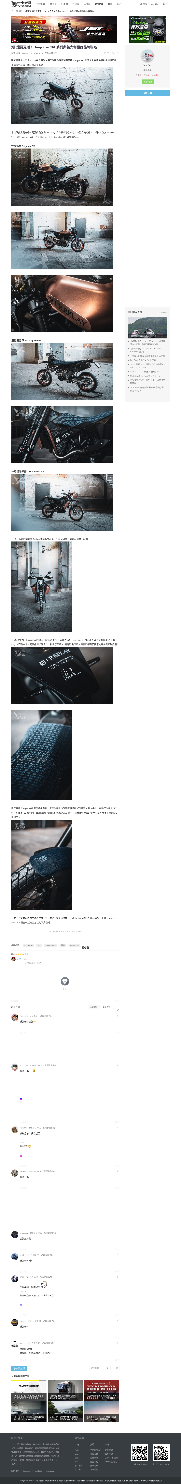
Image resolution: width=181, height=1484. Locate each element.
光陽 (77, 1450)
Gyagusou (24, 1233)
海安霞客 (19, 959)
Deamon (23, 1321)
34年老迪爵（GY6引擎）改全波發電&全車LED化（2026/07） (147, 366)
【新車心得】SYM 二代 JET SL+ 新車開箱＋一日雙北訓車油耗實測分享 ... (147, 342)
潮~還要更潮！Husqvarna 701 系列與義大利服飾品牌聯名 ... (70, 11)
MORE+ (164, 313)
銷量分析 (94, 1458)
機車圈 (53, 4)
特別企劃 (94, 1462)
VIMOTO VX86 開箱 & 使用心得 (144, 372)
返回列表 (95, 1367)
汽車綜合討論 (111, 1462)
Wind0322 (24, 1065)
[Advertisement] (87, 1048)
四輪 (107, 1444)
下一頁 (115, 1367)
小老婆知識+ (95, 1450)
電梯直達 (106, 1007)
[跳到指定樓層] (118, 1009)
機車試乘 (94, 1466)
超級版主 (147, 70)
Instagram (50, 1471)
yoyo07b (23, 1128)
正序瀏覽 (93, 1007)
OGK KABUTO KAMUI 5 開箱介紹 (145, 376)
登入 (157, 4)
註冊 (165, 4)
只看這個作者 (51, 53)
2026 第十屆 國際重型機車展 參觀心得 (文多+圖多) (147, 389)
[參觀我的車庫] (147, 61)
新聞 (18, 53)
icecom (22, 1343)
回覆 (16, 1001)
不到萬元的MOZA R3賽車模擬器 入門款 (147, 356)
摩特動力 (79, 1466)
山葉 (77, 1458)
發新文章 (147, 93)
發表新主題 (19, 1368)
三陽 (77, 1454)
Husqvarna (28, 945)
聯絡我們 (15, 1471)
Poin (21, 1016)
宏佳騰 (78, 1470)
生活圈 (87, 4)
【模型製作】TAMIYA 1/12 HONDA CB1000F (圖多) (145, 350)
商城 (110, 4)
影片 (119, 4)
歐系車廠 (109, 1450)
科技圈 (76, 4)
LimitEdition (50, 945)
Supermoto (74, 945)
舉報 (117, 1001)
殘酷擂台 (94, 1454)
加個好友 (148, 82)
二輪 (77, 1444)
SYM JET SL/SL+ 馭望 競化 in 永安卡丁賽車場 (147, 381)
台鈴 (77, 1462)
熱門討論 (41, 4)
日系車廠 (109, 1454)
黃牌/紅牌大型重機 (33, 11)
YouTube (38, 1471)
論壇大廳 (99, 4)
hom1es (25, 53)
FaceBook (27, 1471)
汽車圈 (64, 4)
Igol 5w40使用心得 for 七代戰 (143, 360)
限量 (63, 945)
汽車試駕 (94, 1470)
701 (38, 945)
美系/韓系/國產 (111, 1458)
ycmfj (22, 1255)
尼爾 (22, 1277)
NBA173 (23, 1171)
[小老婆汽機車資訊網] (21, 6)
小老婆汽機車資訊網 (12, 11)
